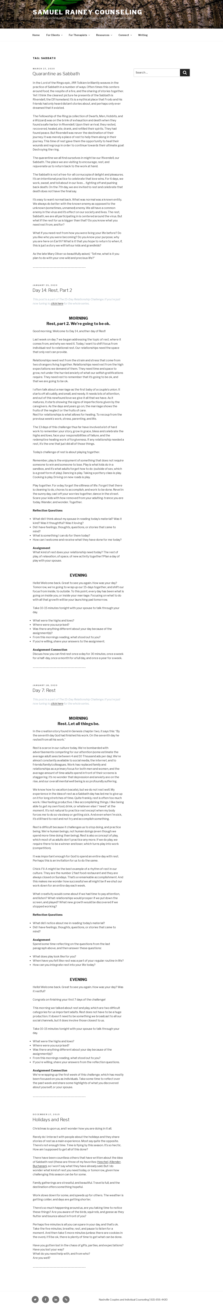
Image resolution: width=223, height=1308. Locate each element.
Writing (143, 35)
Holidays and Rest (51, 1119)
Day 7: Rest (44, 690)
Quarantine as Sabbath (56, 73)
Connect (123, 35)
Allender (115, 1162)
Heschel (102, 1162)
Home (36, 35)
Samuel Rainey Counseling (88, 12)
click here (57, 303)
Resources (102, 35)
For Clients (53, 35)
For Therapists (78, 35)
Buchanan (39, 1166)
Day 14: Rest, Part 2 (52, 290)
